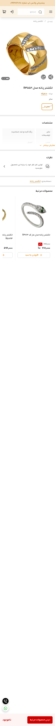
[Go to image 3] (2, 78)
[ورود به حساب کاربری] (12, 12)
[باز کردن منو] (50, 11)
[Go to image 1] (7, 78)
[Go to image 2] (4, 78)
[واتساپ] (5, 708)
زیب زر (50, 21)
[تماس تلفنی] (5, 701)
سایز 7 (47, 106)
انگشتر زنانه (38, 21)
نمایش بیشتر (49, 145)
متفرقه (44, 93)
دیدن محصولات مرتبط (40, 719)
